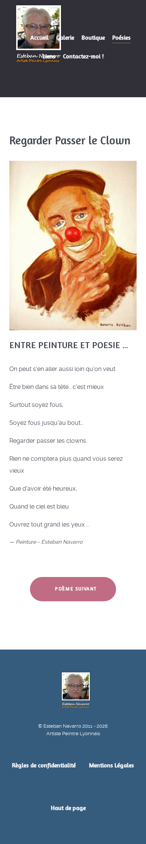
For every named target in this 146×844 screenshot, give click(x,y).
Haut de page (69, 807)
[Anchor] (133, 345)
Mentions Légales (111, 765)
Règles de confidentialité (44, 765)
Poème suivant (75, 589)
